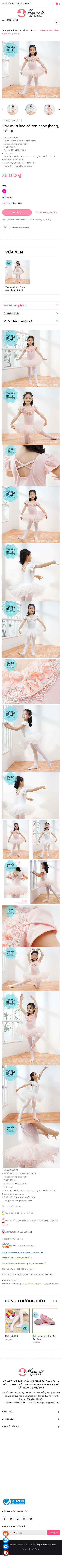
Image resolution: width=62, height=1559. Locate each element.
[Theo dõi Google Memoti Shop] (17, 1518)
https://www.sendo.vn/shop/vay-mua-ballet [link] (22, 1252)
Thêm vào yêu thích (47, 212)
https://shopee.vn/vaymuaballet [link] (16, 1257)
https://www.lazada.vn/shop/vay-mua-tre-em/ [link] (24, 1263)
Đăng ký (54, 1532)
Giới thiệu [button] (7, 1411)
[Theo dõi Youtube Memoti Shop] (30, 1518)
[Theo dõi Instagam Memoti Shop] (24, 1518)
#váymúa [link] (39, 1283)
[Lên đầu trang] (55, 1549)
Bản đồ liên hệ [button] (10, 1426)
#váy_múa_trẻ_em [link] (25, 1283)
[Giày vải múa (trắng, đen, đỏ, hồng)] (44, 1321)
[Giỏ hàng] (57, 3)
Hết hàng (17, 212)
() (59, 3)
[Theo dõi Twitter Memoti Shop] (11, 1518)
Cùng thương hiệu (25, 1300)
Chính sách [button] (8, 1419)
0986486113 (21, 219)
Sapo (37, 1549)
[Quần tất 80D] (17, 1321)
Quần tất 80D (11, 1336)
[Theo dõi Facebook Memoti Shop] (4, 1518)
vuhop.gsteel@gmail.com (47, 1402)
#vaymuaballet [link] (51, 1283)
